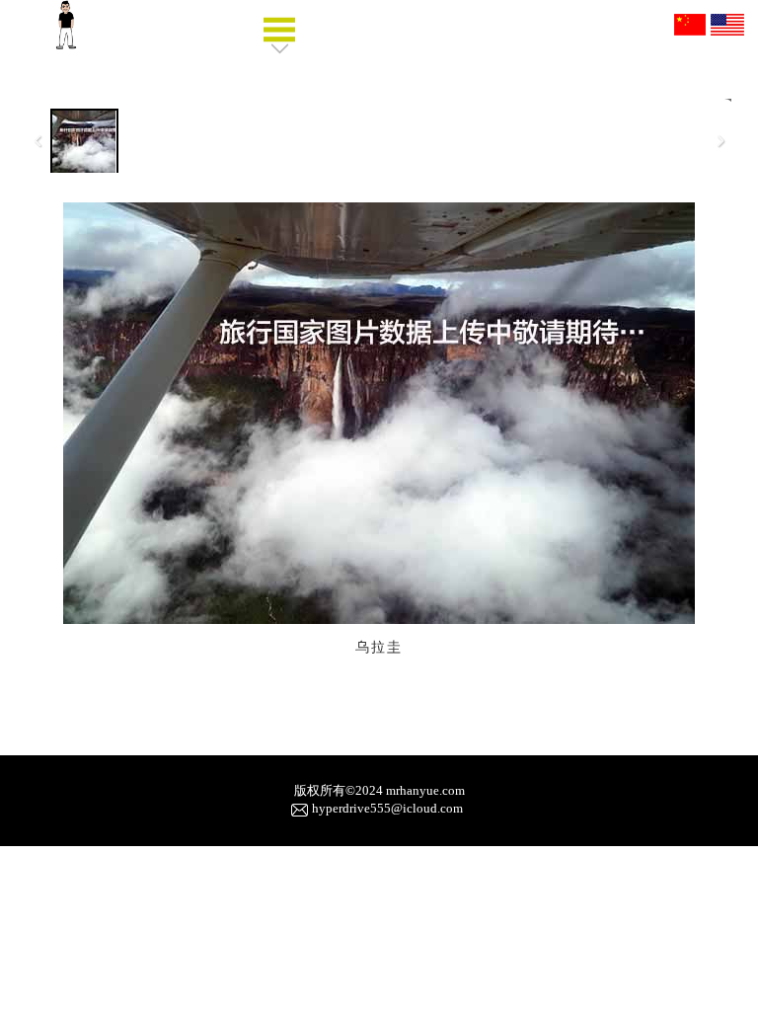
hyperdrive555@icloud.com (387, 809)
